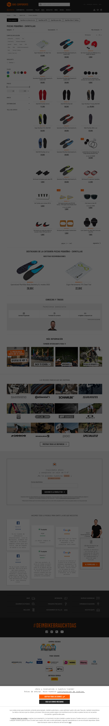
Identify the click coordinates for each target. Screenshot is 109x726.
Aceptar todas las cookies (53, 696)
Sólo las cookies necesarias (54, 702)
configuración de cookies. (71, 691)
